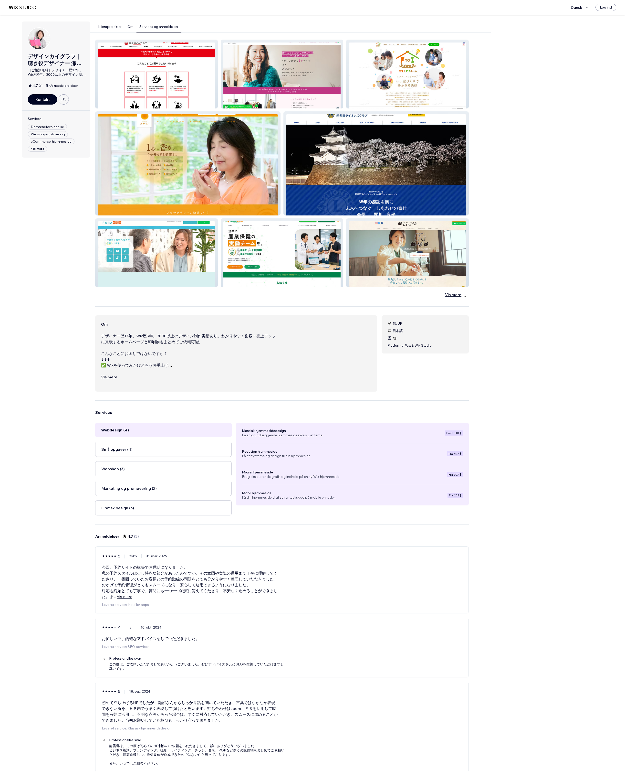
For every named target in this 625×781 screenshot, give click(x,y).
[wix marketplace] (22, 7)
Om (130, 26)
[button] (156, 74)
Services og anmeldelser (158, 26)
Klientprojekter (110, 26)
